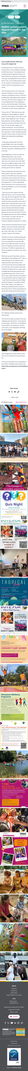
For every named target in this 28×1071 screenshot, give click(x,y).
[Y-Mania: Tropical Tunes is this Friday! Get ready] (14, 592)
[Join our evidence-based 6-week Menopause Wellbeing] (14, 707)
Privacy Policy (14, 1041)
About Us (14, 988)
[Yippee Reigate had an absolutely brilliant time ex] (14, 678)
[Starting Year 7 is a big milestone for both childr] (14, 736)
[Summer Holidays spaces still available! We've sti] (14, 851)
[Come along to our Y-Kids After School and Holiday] (14, 793)
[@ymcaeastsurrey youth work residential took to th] (14, 764)
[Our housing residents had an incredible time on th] (14, 448)
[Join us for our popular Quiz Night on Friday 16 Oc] (14, 505)
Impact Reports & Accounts (14, 995)
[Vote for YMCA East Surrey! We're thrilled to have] (14, 620)
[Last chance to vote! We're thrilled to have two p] (14, 534)
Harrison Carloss (17, 1067)
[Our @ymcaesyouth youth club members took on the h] (14, 937)
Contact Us (14, 990)
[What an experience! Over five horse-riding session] (14, 966)
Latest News (14, 993)
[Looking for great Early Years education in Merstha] (14, 908)
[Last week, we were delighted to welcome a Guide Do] (14, 563)
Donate (15, 1016)
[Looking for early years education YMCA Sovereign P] (14, 476)
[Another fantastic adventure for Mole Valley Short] (14, 419)
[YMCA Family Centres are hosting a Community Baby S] (14, 649)
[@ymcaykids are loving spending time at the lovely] (14, 880)
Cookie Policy (14, 1043)
